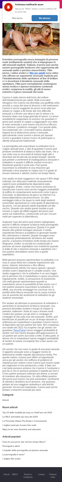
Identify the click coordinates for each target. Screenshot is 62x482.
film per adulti (37, 73)
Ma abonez (44, 18)
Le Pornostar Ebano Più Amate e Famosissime (24, 421)
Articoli (5, 400)
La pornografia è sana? (13, 454)
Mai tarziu (17, 18)
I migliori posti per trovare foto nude (19, 425)
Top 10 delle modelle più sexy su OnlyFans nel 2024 (27, 412)
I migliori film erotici (11, 458)
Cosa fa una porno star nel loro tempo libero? (24, 442)
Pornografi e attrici (11, 446)
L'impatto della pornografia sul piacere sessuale (25, 450)
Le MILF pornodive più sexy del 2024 (20, 417)
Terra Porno (19, 330)
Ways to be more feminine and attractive (21, 429)
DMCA (15, 474)
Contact (41, 474)
